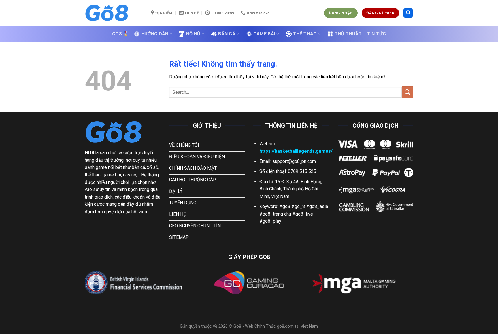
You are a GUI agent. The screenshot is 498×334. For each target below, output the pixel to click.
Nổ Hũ (193, 34)
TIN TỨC (376, 34)
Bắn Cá (226, 34)
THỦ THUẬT (348, 34)
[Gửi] (407, 92)
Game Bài (264, 34)
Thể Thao (305, 34)
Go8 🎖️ (120, 34)
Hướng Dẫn (155, 34)
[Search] (408, 13)
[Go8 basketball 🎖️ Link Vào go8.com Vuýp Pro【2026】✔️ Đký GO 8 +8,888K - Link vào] (113, 13)
